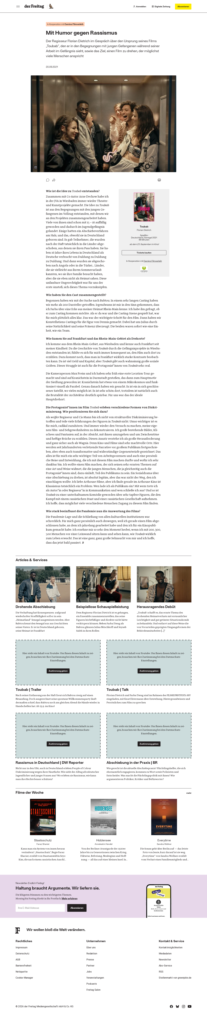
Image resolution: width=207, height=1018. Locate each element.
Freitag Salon (93, 989)
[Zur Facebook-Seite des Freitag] (171, 1006)
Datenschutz (22, 953)
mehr (188, 793)
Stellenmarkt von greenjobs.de (175, 977)
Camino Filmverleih (153, 261)
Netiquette (22, 971)
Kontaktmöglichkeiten (170, 947)
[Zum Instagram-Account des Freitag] (183, 1006)
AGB (18, 959)
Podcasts (91, 983)
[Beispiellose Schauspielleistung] (103, 599)
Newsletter (165, 959)
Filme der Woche (29, 792)
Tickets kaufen (144, 252)
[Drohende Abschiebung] (43, 599)
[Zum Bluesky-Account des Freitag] (177, 1006)
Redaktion (91, 953)
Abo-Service (165, 965)
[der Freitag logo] (35, 6)
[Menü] (18, 6)
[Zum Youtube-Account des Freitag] (189, 1006)
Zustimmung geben (58, 670)
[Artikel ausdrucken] (159, 180)
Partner (90, 965)
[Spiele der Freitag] (51, 6)
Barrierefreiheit (24, 965)
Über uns (91, 947)
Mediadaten (165, 953)
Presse (90, 959)
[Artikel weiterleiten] (54, 180)
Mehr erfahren (69, 898)
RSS (161, 971)
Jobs (89, 971)
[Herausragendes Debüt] (164, 599)
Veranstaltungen (95, 977)
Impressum (21, 947)
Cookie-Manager (24, 977)
